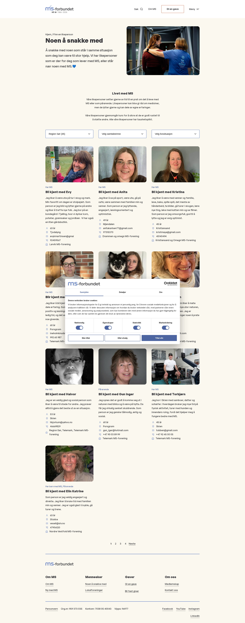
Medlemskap (172, 584)
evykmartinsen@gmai (62, 236)
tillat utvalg (122, 338)
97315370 (108, 232)
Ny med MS (51, 590)
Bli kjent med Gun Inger (116, 394)
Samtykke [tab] (84, 292)
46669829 (55, 426)
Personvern (51, 608)
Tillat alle (159, 338)
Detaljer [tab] (122, 292)
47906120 (55, 527)
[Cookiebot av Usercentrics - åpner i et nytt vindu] (166, 284)
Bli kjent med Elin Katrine (64, 491)
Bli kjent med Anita (113, 192)
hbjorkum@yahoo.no (61, 422)
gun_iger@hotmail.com (115, 430)
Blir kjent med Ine (58, 297)
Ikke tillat (86, 338)
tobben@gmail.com (167, 430)
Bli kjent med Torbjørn (168, 394)
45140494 (161, 236)
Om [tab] (160, 292)
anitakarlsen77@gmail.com (118, 228)
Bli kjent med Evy (58, 192)
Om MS (152, 9)
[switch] (108, 328)
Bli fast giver (132, 591)
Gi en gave (173, 9)
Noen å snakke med (95, 584)
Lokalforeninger (94, 590)
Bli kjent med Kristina (168, 192)
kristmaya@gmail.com (168, 232)
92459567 (55, 240)
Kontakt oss (171, 590)
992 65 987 (56, 337)
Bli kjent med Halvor (60, 394)
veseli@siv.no (57, 523)
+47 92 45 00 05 (164, 434)
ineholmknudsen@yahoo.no (65, 333)
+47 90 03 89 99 (111, 434)
